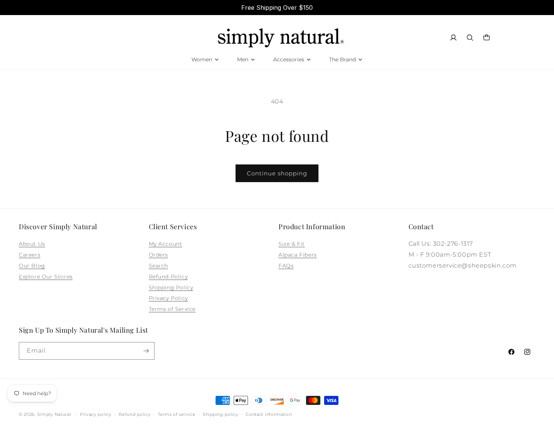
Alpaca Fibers (298, 254)
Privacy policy (96, 414)
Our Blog (32, 265)
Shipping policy (221, 414)
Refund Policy (168, 276)
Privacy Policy (168, 298)
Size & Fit (292, 243)
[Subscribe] (146, 351)
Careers (29, 254)
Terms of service (176, 414)
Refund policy (134, 414)
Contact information (269, 414)
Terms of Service (172, 309)
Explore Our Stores (46, 276)
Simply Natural (54, 414)
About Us (32, 243)
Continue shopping (277, 173)
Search (158, 265)
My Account (165, 243)
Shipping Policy (171, 287)
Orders (158, 254)
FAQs (286, 265)
